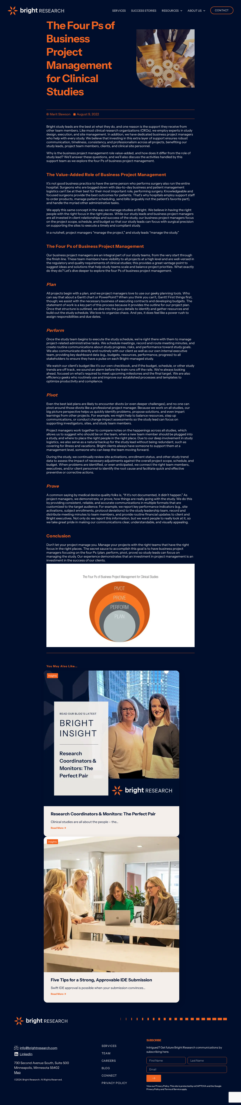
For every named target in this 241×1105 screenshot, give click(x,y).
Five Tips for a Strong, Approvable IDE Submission (101, 979)
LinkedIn (26, 1054)
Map (17, 1072)
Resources (170, 10)
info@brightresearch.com (38, 1048)
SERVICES (109, 1046)
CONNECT (109, 1075)
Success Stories (143, 10)
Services (119, 10)
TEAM (106, 1053)
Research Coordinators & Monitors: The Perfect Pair (103, 813)
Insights (52, 675)
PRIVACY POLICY (114, 1083)
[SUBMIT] (153, 1078)
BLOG (106, 1068)
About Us (195, 10)
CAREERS (109, 1060)
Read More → (58, 828)
